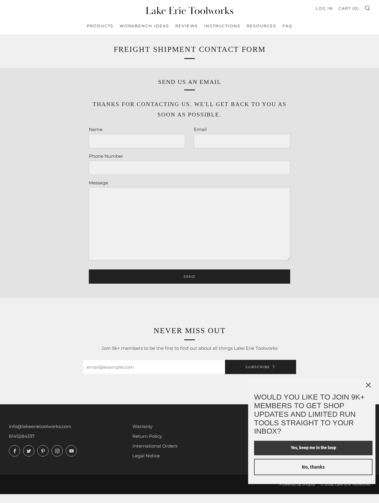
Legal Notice (146, 456)
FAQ (287, 25)
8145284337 (22, 436)
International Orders (154, 446)
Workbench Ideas (144, 25)
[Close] (368, 385)
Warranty (142, 426)
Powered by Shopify (297, 484)
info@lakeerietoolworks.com (40, 426)
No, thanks (313, 467)
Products (100, 25)
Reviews (186, 25)
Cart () (348, 8)
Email (200, 129)
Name (95, 129)
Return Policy (147, 436)
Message (98, 183)
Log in (324, 8)
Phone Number (106, 156)
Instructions (222, 25)
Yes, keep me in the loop (313, 447)
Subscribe (257, 367)
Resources (261, 25)
